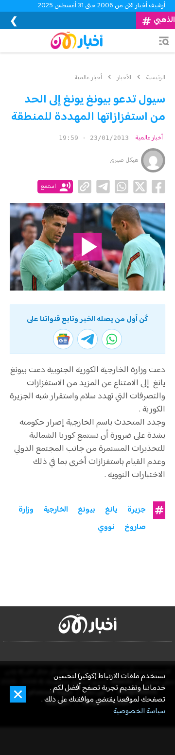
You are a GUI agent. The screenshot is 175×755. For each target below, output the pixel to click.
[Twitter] (140, 186)
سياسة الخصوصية (139, 712)
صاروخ (135, 527)
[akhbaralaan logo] (87, 623)
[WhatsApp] (121, 186)
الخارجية (55, 510)
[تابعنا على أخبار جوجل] (63, 339)
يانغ (111, 510)
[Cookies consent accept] (18, 694)
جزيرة (136, 510)
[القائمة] (164, 41)
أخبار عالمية (149, 138)
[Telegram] (103, 186)
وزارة (26, 510)
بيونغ (86, 510)
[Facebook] (158, 186)
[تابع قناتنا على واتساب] (112, 339)
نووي (106, 527)
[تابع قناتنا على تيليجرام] (87, 339)
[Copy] (84, 186)
